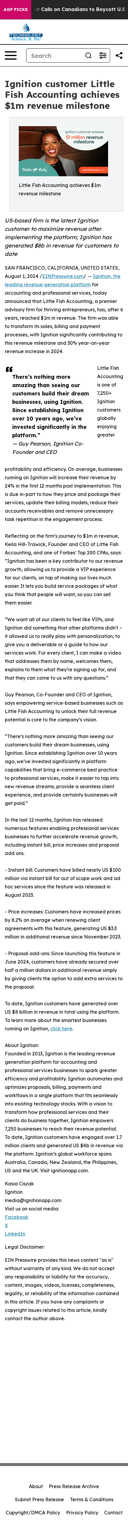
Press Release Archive (74, 1486)
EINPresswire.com (63, 276)
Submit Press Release (39, 1499)
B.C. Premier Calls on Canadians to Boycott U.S (67, 9)
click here (61, 1029)
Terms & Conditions (91, 1499)
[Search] (88, 55)
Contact (113, 1513)
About (36, 1486)
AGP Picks (16, 9)
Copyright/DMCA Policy (33, 1513)
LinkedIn (15, 1234)
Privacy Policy (82, 1513)
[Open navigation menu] (11, 55)
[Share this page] (119, 55)
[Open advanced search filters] (103, 55)
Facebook (16, 1217)
